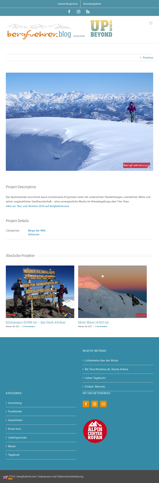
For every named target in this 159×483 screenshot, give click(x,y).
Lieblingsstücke (17, 437)
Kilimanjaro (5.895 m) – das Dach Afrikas (36, 322)
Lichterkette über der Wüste (101, 360)
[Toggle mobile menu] (151, 23)
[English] (5, 477)
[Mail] (103, 404)
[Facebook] (86, 404)
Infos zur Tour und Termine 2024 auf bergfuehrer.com (37, 206)
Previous (148, 57)
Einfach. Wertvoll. (95, 386)
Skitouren (34, 234)
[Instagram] (94, 404)
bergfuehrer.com (26, 476)
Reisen (12, 446)
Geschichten (15, 420)
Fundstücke (15, 411)
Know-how (14, 429)
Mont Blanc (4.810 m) (93, 322)
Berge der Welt (37, 230)
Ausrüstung (15, 403)
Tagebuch (14, 454)
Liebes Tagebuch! (95, 378)
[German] (10, 477)
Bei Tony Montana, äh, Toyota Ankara (106, 369)
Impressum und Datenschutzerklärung (60, 476)
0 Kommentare (29, 326)
